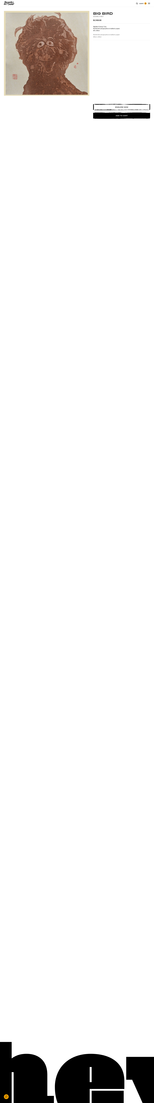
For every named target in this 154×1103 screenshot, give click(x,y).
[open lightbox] (46, 65)
